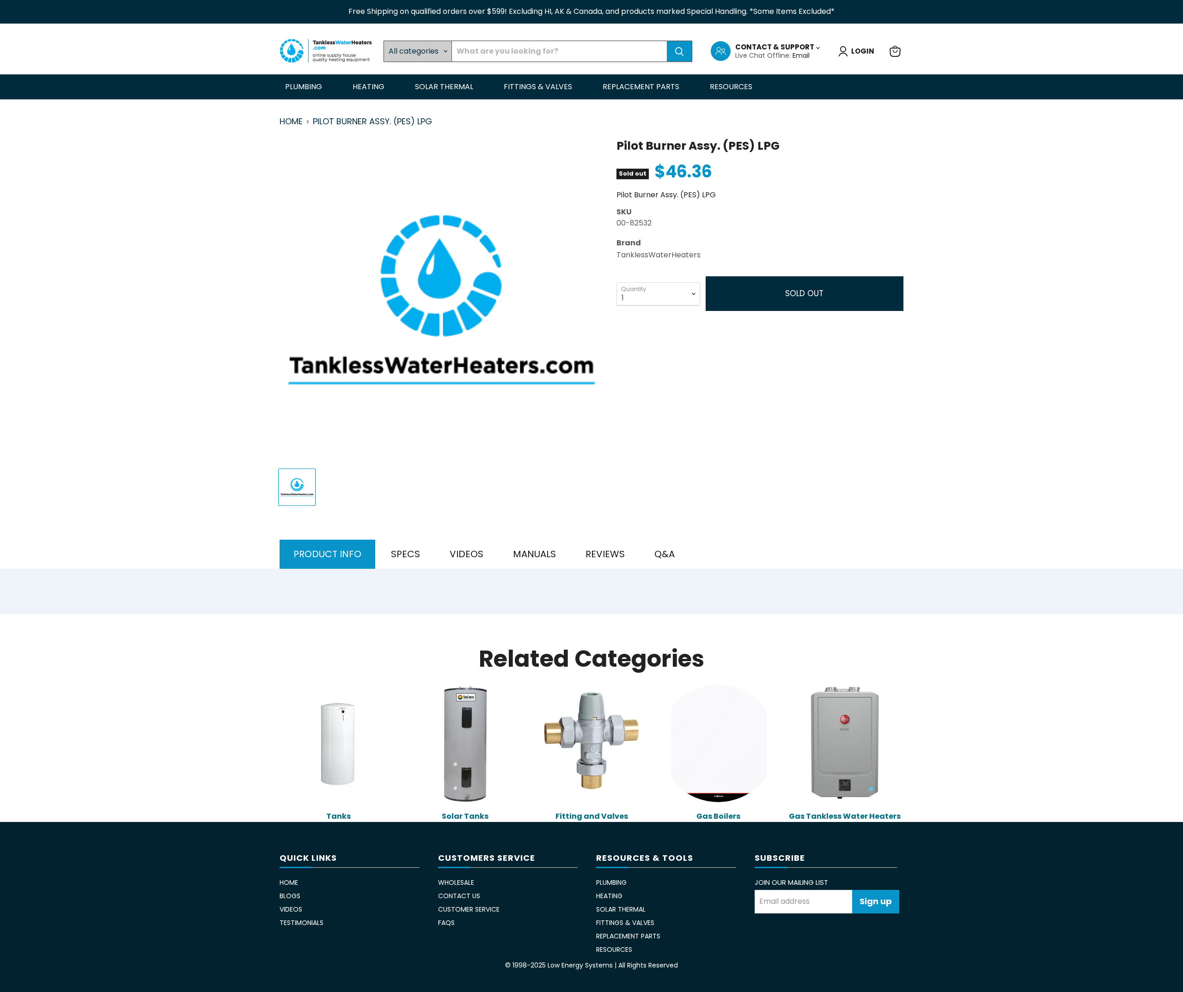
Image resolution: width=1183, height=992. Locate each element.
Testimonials (301, 922)
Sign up (876, 901)
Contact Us (459, 896)
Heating (369, 86)
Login (862, 51)
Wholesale (456, 882)
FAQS (446, 922)
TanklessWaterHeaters (658, 255)
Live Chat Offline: (764, 55)
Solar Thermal (445, 86)
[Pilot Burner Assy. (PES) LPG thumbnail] (297, 487)
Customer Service (469, 909)
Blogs (290, 896)
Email (801, 55)
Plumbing (304, 86)
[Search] (679, 51)
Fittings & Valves (539, 86)
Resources (732, 86)
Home (291, 122)
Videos (291, 909)
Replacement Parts (642, 86)
